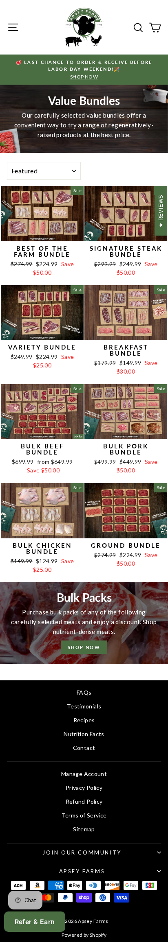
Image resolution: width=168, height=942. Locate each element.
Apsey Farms (82, 871)
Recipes (84, 720)
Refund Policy (84, 801)
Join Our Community (82, 852)
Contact (84, 747)
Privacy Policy (84, 787)
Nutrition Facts (84, 733)
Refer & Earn (35, 922)
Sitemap (84, 829)
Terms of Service (84, 815)
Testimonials (84, 706)
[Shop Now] (84, 623)
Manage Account (84, 773)
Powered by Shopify (84, 935)
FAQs (84, 692)
